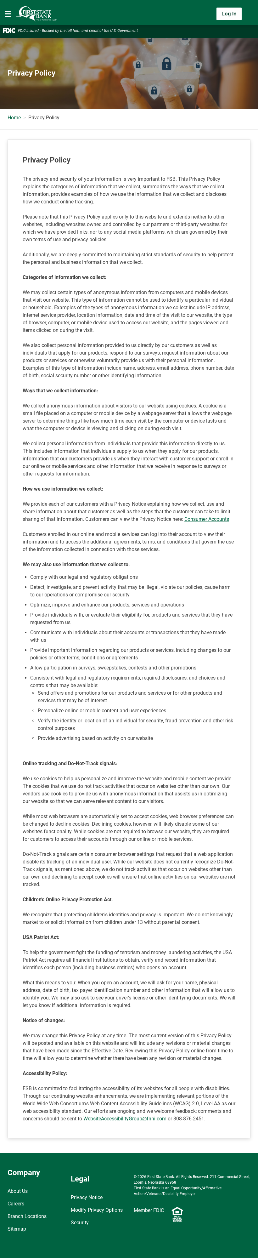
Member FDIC (149, 1210)
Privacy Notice (87, 1197)
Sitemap (17, 1229)
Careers (16, 1204)
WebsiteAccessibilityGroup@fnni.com (124, 1119)
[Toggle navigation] (7, 14)
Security (80, 1223)
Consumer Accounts (206, 519)
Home (14, 118)
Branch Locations (27, 1216)
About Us (18, 1191)
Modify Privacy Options (97, 1210)
